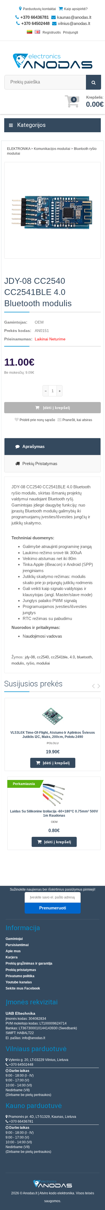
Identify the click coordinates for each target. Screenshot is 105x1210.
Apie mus (13, 951)
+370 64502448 (20, 1065)
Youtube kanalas (19, 982)
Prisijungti (70, 32)
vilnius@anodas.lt (74, 23)
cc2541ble (59, 657)
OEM (39, 322)
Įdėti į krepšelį (56, 407)
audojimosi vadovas (44, 636)
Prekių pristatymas (39, 463)
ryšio (30, 663)
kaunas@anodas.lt (74, 17)
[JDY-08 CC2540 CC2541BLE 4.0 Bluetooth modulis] (52, 210)
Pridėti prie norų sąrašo (37, 420)
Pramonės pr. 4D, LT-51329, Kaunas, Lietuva (42, 1117)
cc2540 (43, 657)
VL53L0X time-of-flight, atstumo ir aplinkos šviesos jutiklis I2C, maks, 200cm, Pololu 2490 (52, 735)
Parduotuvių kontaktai (39, 9)
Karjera (12, 957)
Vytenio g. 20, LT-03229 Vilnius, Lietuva (38, 1060)
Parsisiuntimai (17, 945)
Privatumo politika (20, 976)
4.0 (72, 657)
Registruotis (52, 32)
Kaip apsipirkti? (76, 9)
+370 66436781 (20, 1121)
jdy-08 (30, 657)
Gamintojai (14, 939)
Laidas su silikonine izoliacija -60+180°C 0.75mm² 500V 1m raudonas (54, 813)
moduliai (43, 663)
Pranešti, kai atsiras (77, 420)
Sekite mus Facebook (23, 988)
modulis (17, 663)
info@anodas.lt (33, 1038)
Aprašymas (33, 446)
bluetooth (84, 657)
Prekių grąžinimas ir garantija (29, 963)
